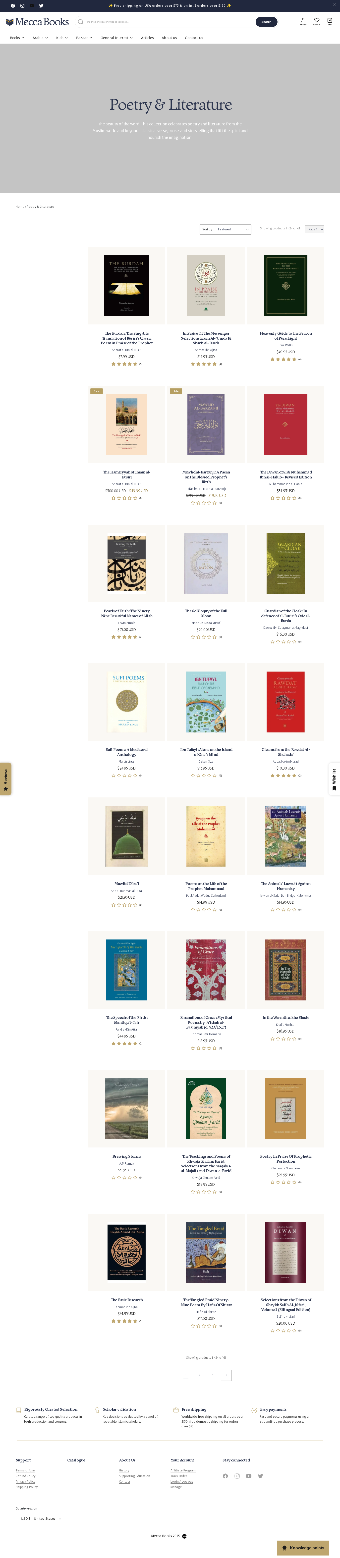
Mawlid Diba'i (126, 884)
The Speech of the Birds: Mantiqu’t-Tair (126, 1020)
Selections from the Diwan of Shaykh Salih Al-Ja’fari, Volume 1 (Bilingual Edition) (285, 1305)
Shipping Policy (27, 1487)
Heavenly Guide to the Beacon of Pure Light (285, 336)
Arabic (38, 37)
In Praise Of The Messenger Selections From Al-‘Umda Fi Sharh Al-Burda (206, 338)
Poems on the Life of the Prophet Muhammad (206, 886)
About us (169, 37)
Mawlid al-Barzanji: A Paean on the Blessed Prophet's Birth (206, 477)
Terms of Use (25, 1470)
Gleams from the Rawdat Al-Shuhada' (285, 752)
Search (267, 22)
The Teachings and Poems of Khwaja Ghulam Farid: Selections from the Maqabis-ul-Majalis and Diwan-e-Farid (206, 1163)
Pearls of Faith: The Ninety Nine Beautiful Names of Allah (126, 613)
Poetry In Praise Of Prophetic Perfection (285, 1159)
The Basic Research (127, 1300)
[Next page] (226, 1375)
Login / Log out (181, 1482)
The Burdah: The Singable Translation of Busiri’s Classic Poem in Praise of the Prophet (127, 338)
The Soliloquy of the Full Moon (206, 613)
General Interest (114, 37)
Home (20, 207)
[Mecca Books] (37, 22)
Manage (176, 1487)
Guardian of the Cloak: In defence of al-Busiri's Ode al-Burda (285, 616)
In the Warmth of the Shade (285, 1018)
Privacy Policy (25, 1482)
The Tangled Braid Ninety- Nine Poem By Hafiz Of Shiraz (206, 1302)
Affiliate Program (183, 1470)
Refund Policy (25, 1476)
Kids (60, 37)
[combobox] (170, 22)
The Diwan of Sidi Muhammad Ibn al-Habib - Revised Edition (285, 474)
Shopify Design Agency (184, 1536)
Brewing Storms (126, 1156)
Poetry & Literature (40, 207)
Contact (124, 1482)
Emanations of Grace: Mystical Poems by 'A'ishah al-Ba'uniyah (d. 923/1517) (206, 1023)
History (124, 1470)
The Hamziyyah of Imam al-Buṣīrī (126, 474)
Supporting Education (134, 1476)
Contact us (194, 37)
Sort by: (207, 229)
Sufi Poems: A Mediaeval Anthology (127, 752)
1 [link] (185, 1375)
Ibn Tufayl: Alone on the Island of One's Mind (206, 752)
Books (15, 37)
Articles (147, 37)
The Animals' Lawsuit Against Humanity (285, 886)
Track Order (178, 1476)
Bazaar (82, 37)
